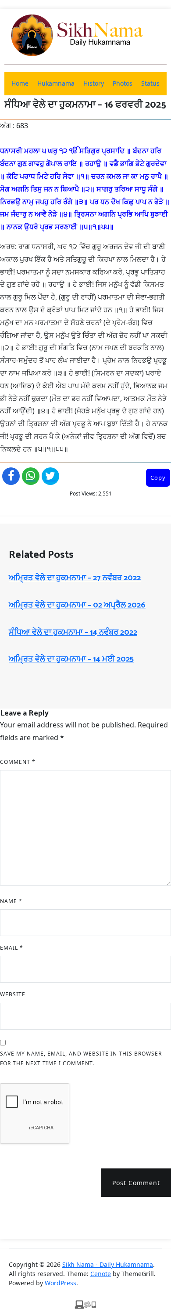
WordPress (60, 1283)
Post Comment (136, 1183)
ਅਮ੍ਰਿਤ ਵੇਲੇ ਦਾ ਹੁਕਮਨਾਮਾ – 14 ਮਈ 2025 (71, 659)
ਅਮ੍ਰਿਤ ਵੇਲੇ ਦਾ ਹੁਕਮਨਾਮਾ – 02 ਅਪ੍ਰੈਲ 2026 (77, 605)
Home (19, 83)
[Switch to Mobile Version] (85, 1304)
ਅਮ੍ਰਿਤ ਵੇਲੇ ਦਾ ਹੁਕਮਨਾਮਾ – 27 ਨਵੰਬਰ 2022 (75, 578)
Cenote (100, 1273)
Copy (158, 477)
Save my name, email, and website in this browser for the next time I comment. (81, 1058)
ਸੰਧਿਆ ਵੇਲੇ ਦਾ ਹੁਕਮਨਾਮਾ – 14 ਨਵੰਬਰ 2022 (73, 632)
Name (11, 901)
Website (12, 994)
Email (11, 947)
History (93, 83)
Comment (18, 762)
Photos (122, 83)
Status (150, 83)
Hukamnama (56, 83)
